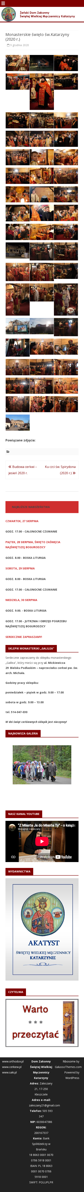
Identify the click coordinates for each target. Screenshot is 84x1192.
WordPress (72, 1041)
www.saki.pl (9, 1035)
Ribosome (69, 1024)
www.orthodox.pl (13, 1024)
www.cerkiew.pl (11, 1030)
